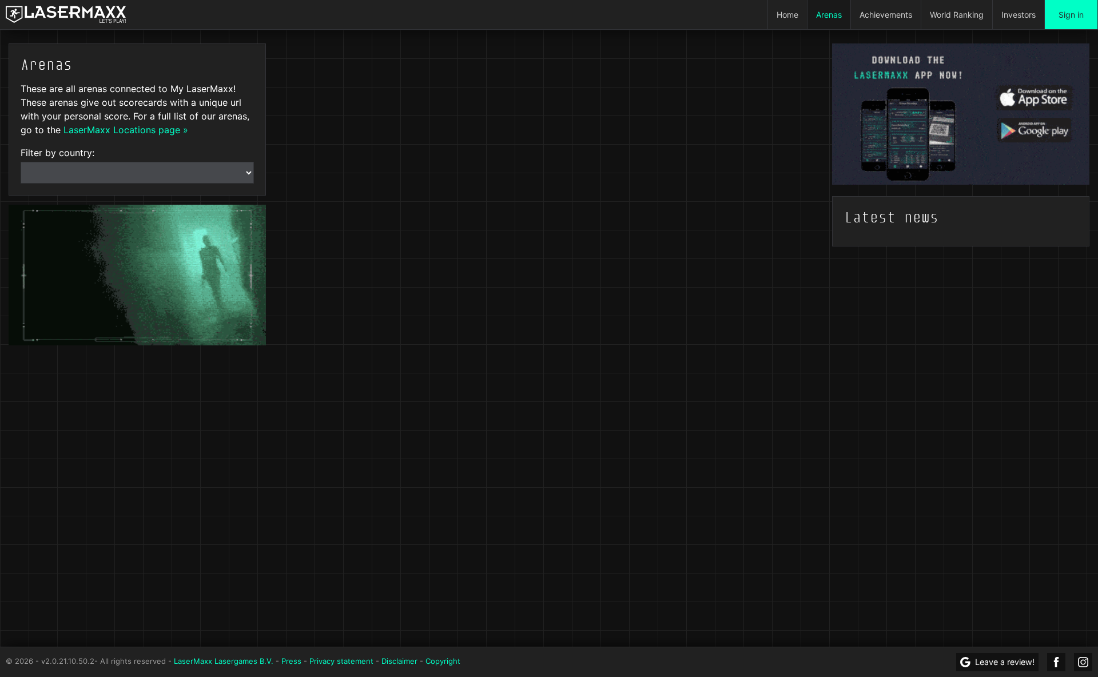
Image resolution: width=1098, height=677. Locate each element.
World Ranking (957, 14)
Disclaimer (399, 661)
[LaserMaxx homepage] (66, 14)
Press (291, 661)
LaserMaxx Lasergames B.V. (223, 661)
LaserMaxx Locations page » (125, 130)
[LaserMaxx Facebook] (1056, 662)
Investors (1018, 14)
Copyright (442, 661)
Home (787, 14)
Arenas (829, 14)
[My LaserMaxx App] (960, 113)
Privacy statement (341, 661)
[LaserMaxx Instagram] (1083, 662)
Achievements (886, 14)
